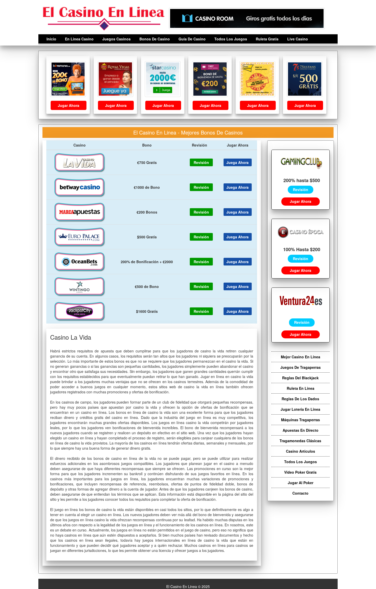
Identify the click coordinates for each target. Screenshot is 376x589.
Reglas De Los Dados (300, 398)
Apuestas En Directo (300, 430)
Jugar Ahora (68, 105)
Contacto (300, 493)
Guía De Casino (192, 38)
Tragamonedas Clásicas (300, 440)
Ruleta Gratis (267, 38)
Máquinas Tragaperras (300, 419)
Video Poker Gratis (300, 472)
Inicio (51, 38)
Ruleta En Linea (300, 388)
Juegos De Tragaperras (300, 367)
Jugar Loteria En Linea (300, 409)
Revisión (300, 189)
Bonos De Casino (154, 38)
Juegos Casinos (116, 38)
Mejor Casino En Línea (300, 356)
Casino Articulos (300, 451)
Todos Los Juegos (230, 38)
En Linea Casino (79, 38)
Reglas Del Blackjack (300, 377)
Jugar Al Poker (300, 482)
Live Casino (297, 38)
